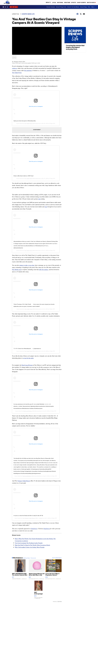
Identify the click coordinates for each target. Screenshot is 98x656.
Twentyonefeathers (26, 476)
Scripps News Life (28, 14)
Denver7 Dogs (83, 7)
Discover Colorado (51, 7)
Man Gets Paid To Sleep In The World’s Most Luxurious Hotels (32, 545)
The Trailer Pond (28, 123)
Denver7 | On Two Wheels (73, 7)
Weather (67, 2)
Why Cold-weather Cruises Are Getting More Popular (29, 547)
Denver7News (4, 7)
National (60, 2)
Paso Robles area (16, 269)
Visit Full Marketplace (57, 557)
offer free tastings (43, 269)
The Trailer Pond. (17, 72)
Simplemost (34, 528)
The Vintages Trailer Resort (28, 518)
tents (46, 207)
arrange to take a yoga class (26, 265)
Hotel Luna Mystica (27, 365)
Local (54, 2)
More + (93, 7)
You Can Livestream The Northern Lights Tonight (28, 543)
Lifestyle (15, 14)
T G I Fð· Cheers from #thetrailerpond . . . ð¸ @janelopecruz (27, 348)
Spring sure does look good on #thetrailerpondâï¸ (25, 120)
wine (39, 199)
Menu (48, 2)
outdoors (14, 68)
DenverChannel (8, 7)
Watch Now (91, 2)
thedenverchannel (6, 7)
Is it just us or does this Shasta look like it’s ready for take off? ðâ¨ (28, 515)
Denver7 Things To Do (61, 7)
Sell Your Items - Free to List (29, 558)
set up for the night (28, 358)
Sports (73, 2)
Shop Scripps (81, 2)
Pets (89, 7)
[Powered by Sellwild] (59, 601)
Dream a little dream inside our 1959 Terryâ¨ (24, 175)
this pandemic (28, 70)
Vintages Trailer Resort (23, 481)
